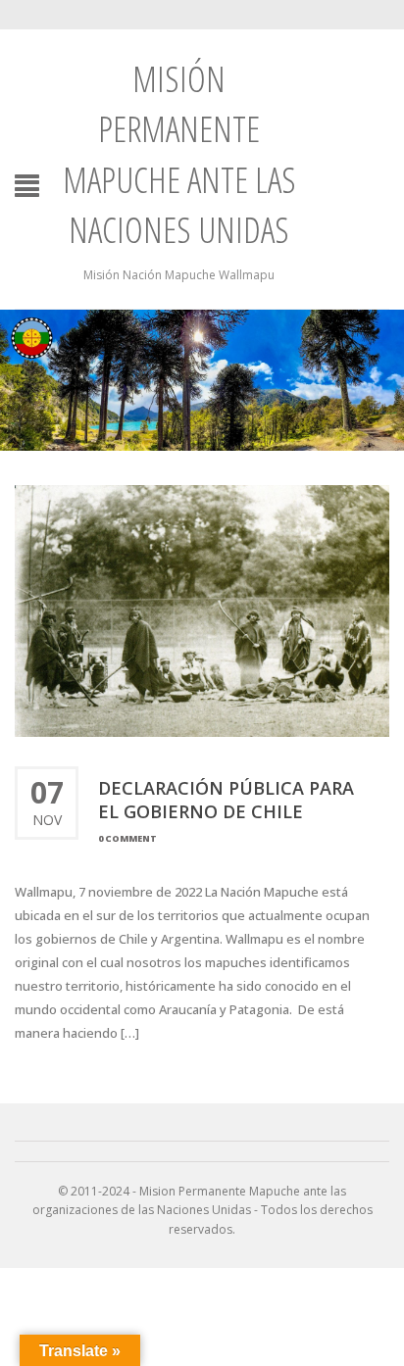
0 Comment (127, 838)
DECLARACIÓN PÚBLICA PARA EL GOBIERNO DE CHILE (226, 799)
